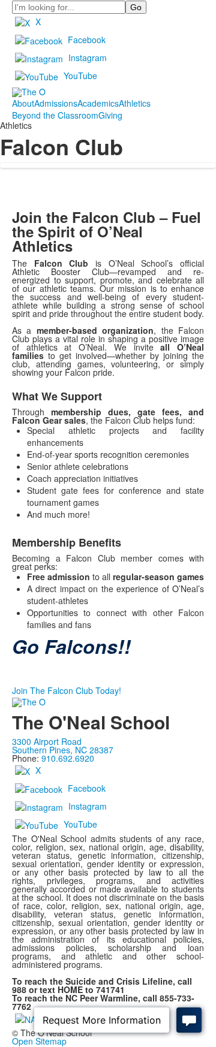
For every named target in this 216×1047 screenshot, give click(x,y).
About (23, 103)
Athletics (135, 103)
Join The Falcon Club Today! (66, 690)
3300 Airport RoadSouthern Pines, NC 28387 (62, 745)
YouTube (80, 76)
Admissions (55, 103)
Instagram (87, 58)
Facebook (87, 40)
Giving (110, 115)
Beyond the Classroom (55, 115)
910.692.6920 (67, 758)
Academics (98, 103)
